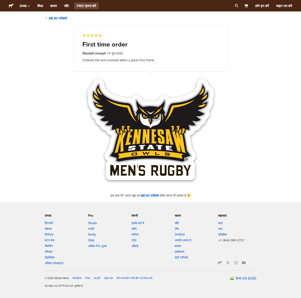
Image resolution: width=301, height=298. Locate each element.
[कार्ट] (246, 5)
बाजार (53, 5)
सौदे (66, 5)
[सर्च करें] (236, 5)
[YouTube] (243, 262)
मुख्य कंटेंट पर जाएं (3, 3)
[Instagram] (236, 262)
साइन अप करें (284, 5)
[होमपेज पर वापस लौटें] (11, 5)
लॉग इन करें (262, 5)
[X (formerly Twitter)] (228, 262)
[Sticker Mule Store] (220, 262)
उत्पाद (23, 5)
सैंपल (40, 5)
